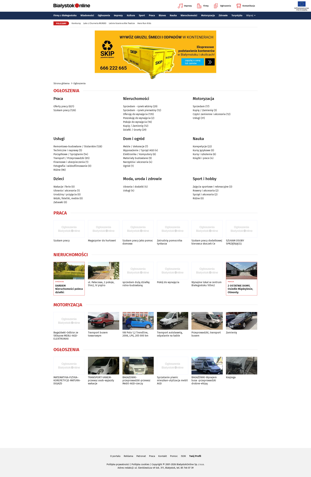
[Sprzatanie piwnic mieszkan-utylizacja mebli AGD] (172, 365)
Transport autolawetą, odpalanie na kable (170, 334)
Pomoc (174, 456)
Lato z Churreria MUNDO (94, 23)
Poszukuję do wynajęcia (137, 118)
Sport (142, 15)
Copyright (157, 464)
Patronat (141, 456)
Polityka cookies (140, 464)
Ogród (126, 165)
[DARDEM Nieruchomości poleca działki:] (69, 271)
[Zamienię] (241, 321)
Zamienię (231, 332)
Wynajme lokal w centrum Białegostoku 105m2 (206, 284)
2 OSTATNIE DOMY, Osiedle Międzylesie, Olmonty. (240, 289)
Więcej (249, 15)
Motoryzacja (208, 15)
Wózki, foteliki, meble (66, 198)
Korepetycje (200, 146)
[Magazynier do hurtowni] (103, 229)
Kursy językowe (201, 150)
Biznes (162, 15)
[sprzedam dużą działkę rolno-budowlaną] (138, 271)
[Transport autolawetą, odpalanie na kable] (172, 321)
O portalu (115, 456)
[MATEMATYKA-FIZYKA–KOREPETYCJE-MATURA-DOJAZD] (69, 365)
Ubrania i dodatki (133, 186)
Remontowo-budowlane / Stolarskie (74, 146)
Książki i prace (201, 158)
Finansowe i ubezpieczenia (69, 162)
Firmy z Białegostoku (65, 15)
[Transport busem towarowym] (103, 321)
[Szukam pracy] (69, 229)
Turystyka (236, 15)
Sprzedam (199, 106)
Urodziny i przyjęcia (65, 194)
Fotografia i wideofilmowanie (70, 165)
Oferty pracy (60, 106)
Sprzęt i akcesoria (203, 194)
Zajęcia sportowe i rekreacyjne (211, 186)
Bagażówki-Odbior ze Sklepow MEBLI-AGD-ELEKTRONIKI (65, 335)
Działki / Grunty (132, 129)
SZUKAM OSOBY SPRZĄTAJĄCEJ (235, 242)
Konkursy (76, 23)
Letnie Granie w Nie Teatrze (122, 23)
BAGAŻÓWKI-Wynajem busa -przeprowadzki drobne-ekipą (204, 380)
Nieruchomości (189, 15)
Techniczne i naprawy (65, 150)
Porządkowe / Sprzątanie (68, 154)
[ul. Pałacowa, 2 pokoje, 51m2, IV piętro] (103, 271)
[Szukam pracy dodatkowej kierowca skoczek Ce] (207, 229)
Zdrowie (223, 15)
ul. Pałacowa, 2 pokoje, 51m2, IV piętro (101, 284)
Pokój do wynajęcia (168, 282)
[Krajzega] (241, 365)
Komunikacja (248, 6)
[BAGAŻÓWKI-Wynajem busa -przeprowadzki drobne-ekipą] (207, 365)
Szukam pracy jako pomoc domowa (137, 242)
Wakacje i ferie (62, 186)
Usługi (196, 118)
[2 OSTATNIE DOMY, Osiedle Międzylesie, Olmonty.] (241, 271)
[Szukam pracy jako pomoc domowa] (138, 229)
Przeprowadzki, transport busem (206, 334)
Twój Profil (195, 456)
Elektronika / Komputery (137, 154)
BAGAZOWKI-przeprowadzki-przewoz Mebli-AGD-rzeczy (136, 380)
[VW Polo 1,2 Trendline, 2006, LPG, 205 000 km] (138, 321)
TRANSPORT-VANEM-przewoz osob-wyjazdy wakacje (101, 380)
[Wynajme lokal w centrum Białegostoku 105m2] (207, 271)
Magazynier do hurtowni (102, 240)
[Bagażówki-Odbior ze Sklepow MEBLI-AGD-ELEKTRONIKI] (69, 321)
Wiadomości (87, 15)
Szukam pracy (61, 110)
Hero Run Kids (144, 23)
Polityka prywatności (118, 464)
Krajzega (231, 377)
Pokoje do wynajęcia (135, 121)
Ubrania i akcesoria (64, 190)
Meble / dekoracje (133, 146)
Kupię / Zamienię (133, 125)
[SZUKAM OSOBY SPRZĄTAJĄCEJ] (241, 229)
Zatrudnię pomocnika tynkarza (169, 242)
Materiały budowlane (135, 158)
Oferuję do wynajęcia (135, 114)
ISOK (183, 456)
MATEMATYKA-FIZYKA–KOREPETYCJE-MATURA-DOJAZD (67, 380)
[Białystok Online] (71, 5)
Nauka (173, 15)
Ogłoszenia (225, 6)
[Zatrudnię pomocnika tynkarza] (172, 229)
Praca (152, 15)
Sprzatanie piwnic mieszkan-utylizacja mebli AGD (172, 380)
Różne (57, 169)
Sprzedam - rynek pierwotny (139, 110)
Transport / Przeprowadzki (68, 158)
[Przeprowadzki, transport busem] (207, 321)
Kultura (131, 15)
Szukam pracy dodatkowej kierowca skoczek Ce (206, 242)
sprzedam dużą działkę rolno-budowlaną (136, 284)
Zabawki (58, 202)
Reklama (128, 456)
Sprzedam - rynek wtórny (137, 106)
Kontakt (162, 456)
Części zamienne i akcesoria (209, 114)
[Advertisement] (155, 415)
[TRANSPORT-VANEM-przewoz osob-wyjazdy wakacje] (103, 365)
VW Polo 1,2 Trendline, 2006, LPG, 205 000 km (135, 334)
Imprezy (188, 6)
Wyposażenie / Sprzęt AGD (138, 150)
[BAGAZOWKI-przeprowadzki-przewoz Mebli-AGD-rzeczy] (138, 365)
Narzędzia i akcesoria (135, 162)
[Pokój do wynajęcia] (172, 271)
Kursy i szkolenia (202, 154)
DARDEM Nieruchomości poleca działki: (69, 289)
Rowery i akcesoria (204, 190)
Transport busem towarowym (98, 334)
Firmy (206, 6)
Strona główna (61, 83)
